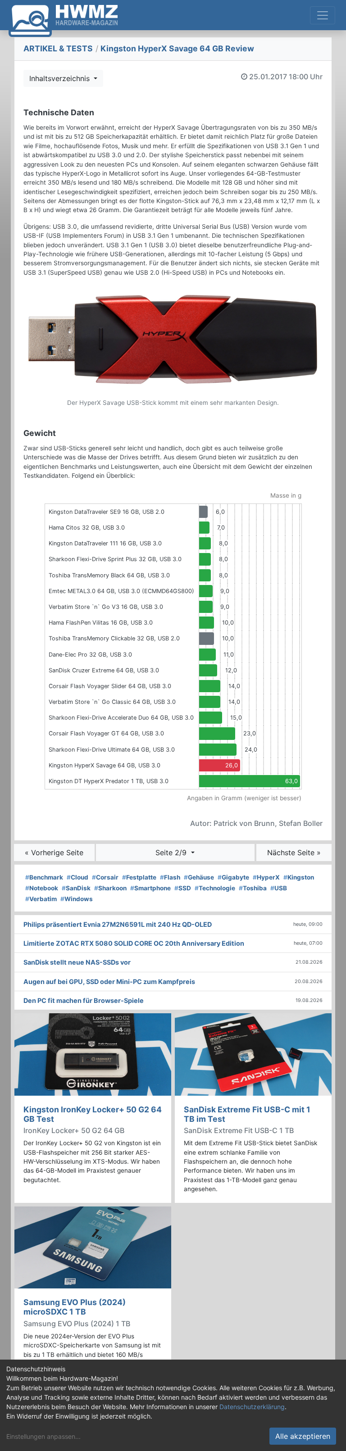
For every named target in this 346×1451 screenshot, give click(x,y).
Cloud (77, 877)
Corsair (105, 877)
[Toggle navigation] (322, 15)
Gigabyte (233, 877)
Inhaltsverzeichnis (60, 78)
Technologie (215, 888)
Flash (170, 877)
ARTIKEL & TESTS (58, 48)
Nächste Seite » (294, 852)
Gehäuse (199, 877)
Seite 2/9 (172, 852)
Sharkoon (110, 888)
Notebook (41, 888)
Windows (76, 898)
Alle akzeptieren (302, 1436)
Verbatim (41, 898)
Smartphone (150, 888)
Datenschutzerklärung (252, 1406)
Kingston (298, 877)
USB (278, 888)
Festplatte (139, 877)
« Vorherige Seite (54, 852)
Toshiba (253, 888)
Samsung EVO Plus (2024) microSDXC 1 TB (74, 1306)
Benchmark (44, 877)
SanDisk (76, 888)
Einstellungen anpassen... (43, 1436)
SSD (182, 888)
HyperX (266, 877)
